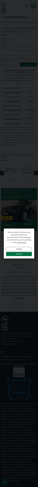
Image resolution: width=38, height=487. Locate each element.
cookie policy (21, 242)
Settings (19, 249)
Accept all (19, 254)
